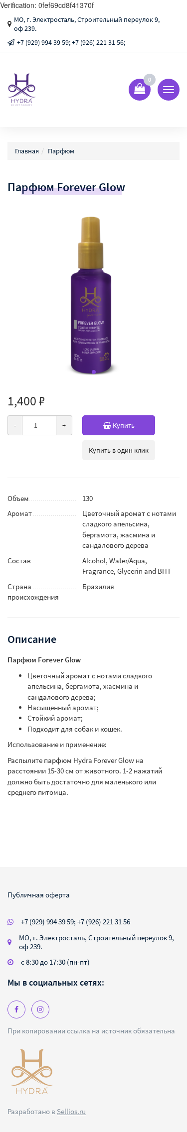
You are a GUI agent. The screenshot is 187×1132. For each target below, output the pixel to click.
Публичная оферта (38, 894)
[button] (94, 372)
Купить (123, 425)
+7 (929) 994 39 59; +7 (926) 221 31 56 (75, 921)
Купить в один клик (119, 450)
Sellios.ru (71, 1111)
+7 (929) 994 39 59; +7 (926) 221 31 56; (71, 42)
